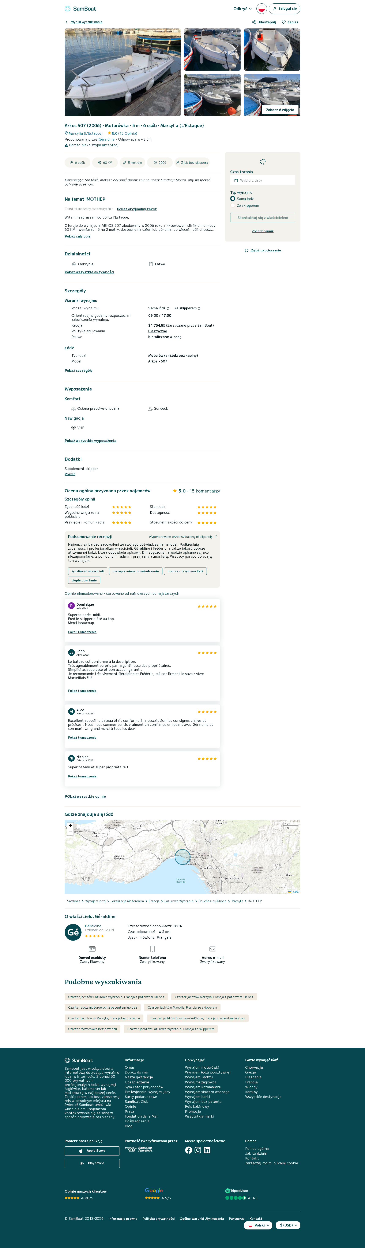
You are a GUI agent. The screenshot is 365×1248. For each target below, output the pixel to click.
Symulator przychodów (144, 1087)
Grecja (250, 1072)
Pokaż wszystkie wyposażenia (90, 440)
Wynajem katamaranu (203, 1087)
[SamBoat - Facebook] (188, 1150)
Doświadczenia (137, 1121)
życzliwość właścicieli (88, 571)
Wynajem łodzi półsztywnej (207, 1072)
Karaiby (251, 1092)
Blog (128, 1126)
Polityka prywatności (159, 1218)
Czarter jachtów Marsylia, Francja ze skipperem (182, 1007)
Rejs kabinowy (197, 1106)
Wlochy (251, 1087)
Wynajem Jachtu (199, 1077)
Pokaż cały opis (78, 236)
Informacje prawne (123, 1218)
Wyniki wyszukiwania (86, 22)
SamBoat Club (136, 1101)
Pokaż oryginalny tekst (137, 209)
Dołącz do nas (136, 1072)
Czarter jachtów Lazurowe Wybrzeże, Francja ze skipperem (170, 1029)
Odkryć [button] (240, 8)
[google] (154, 1190)
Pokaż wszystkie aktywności (89, 272)
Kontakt (252, 1158)
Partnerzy (237, 1218)
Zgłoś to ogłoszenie (265, 250)
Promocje (193, 1111)
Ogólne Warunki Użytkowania (202, 1218)
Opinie (130, 1106)
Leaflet (295, 892)
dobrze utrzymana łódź (185, 571)
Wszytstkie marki (199, 1116)
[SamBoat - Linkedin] (207, 1150)
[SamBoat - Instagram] (198, 1150)
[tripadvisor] (237, 1190)
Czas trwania (241, 172)
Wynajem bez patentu (203, 1101)
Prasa (129, 1111)
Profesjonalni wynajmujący (147, 1092)
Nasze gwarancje (139, 1077)
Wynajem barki (197, 1097)
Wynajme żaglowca (200, 1082)
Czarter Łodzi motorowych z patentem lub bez (102, 1007)
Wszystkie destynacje (263, 1097)
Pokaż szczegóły (79, 370)
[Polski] (261, 8)
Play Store (95, 1163)
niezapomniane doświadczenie (136, 571)
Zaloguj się (287, 8)
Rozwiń (70, 474)
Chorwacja (254, 1067)
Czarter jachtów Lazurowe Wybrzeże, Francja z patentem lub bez (116, 997)
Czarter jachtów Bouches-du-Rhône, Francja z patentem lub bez (197, 1018)
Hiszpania (253, 1077)
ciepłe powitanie (84, 580)
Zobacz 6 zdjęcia (280, 109)
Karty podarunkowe (141, 1097)
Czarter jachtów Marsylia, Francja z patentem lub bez (214, 997)
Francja (251, 1082)
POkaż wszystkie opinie (85, 796)
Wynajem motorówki (202, 1067)
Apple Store (95, 1150)
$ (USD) (286, 1225)
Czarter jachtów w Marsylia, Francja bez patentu (104, 1018)
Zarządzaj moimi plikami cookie (271, 1163)
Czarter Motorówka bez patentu (92, 1029)
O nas (130, 1067)
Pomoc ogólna (257, 1148)
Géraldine (107, 139)
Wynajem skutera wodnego (207, 1092)
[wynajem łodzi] (80, 8)
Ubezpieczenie (137, 1082)
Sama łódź (245, 199)
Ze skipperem (248, 205)
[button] (70, 826)
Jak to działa (256, 1153)
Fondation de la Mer (141, 1116)
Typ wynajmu (241, 192)
